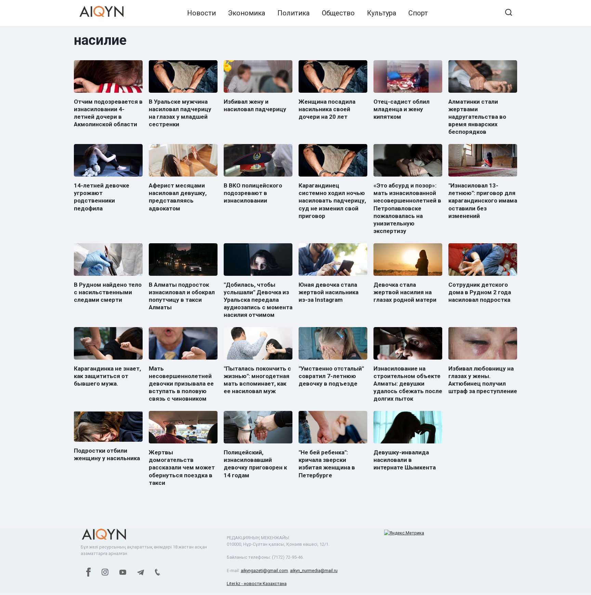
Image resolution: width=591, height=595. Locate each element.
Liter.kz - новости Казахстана (257, 583)
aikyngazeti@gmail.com (264, 570)
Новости (201, 13)
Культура (381, 13)
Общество (338, 13)
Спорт (418, 13)
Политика (293, 13)
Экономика (246, 13)
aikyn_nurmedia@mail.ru (314, 570)
